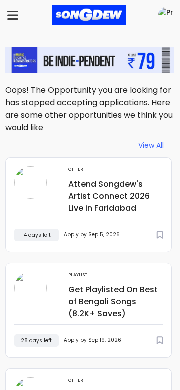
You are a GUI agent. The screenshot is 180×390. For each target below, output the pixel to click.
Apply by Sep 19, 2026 (93, 340)
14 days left (36, 235)
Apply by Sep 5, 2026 (92, 234)
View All (151, 145)
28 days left (36, 340)
